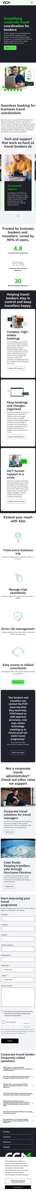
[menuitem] (18, 1132)
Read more (10, 832)
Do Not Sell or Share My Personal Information (18, 1181)
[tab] (18, 1068)
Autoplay (18, 216)
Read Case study (18, 752)
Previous (10, 216)
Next (26, 216)
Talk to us (8, 48)
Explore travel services (16, 501)
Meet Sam (16, 682)
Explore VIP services (16, 368)
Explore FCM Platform (16, 437)
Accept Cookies (18, 1187)
